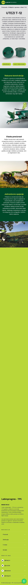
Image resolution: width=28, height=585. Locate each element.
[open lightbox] (14, 52)
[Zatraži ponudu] (24, 581)
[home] (8, 2)
